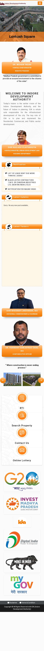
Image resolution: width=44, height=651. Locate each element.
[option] (12, 379)
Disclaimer (13, 603)
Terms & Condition (28, 603)
